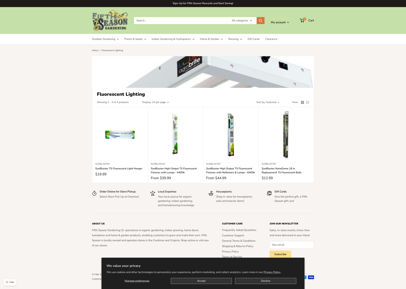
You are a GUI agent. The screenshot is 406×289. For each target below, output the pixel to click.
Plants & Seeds (133, 39)
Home (95, 50)
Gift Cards (254, 39)
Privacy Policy (230, 251)
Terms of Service (232, 257)
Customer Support (233, 235)
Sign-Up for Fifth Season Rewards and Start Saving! (203, 3)
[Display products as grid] (302, 102)
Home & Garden (209, 39)
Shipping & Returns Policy (237, 246)
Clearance (271, 39)
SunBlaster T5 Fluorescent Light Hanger (118, 168)
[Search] (261, 20)
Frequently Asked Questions (239, 230)
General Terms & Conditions (238, 241)
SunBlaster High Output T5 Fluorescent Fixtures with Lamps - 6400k (174, 170)
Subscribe (280, 254)
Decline (265, 281)
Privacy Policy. (272, 272)
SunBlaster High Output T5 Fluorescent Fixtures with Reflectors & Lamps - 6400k (230, 170)
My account (278, 22)
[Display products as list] (307, 102)
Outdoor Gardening (103, 39)
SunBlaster (102, 163)
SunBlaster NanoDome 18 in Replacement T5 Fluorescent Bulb (281, 170)
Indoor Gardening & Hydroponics (171, 39)
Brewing (233, 39)
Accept (201, 281)
